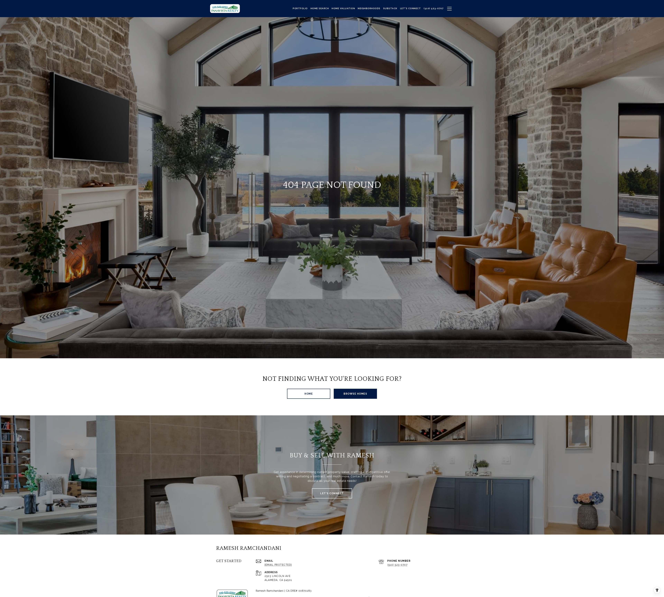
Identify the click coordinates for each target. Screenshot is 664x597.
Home (309, 393)
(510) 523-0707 (397, 564)
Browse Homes (355, 393)
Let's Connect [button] (332, 493)
